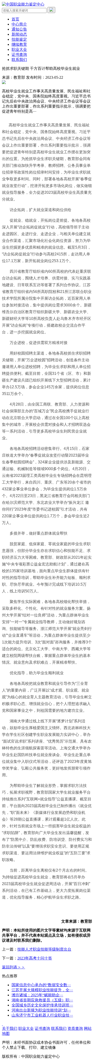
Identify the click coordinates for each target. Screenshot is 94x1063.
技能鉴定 (19, 39)
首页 (15, 19)
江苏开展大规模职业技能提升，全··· (42, 990)
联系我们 (19, 60)
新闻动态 (19, 34)
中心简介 (19, 24)
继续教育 (19, 44)
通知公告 (19, 29)
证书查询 (19, 54)
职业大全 (19, 49)
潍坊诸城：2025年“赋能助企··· (37, 995)
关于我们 (9, 1028)
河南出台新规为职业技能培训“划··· (41, 1010)
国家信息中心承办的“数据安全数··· (41, 985)
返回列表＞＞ (13, 967)
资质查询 (75, 1028)
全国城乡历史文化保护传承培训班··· (42, 1005)
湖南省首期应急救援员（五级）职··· (42, 1000)
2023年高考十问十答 (34, 958)
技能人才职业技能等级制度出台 (44, 949)
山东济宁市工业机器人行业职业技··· (42, 1015)
